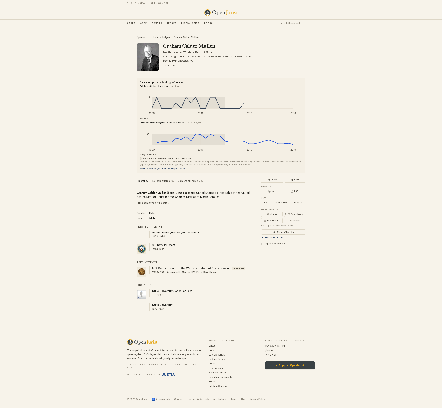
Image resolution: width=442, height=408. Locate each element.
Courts (157, 23)
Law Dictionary (217, 354)
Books (208, 23)
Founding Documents (220, 377)
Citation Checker (218, 386)
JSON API (270, 355)
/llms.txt (270, 350)
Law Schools (216, 368)
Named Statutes (218, 372)
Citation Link (281, 202)
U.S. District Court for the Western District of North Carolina (191, 268)
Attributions (219, 399)
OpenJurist (143, 37)
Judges (171, 23)
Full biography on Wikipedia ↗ (153, 202)
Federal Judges (161, 37)
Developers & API (275, 345)
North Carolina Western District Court (188, 52)
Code (143, 23)
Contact (179, 399)
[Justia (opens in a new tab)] (168, 374)
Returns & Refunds (198, 399)
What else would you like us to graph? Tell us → (164, 168)
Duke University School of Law (172, 291)
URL (266, 202)
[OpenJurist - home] (221, 12)
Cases (131, 23)
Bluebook (298, 202)
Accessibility (161, 399)
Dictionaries (190, 23)
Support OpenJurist (290, 365)
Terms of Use (237, 399)
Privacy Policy (257, 399)
